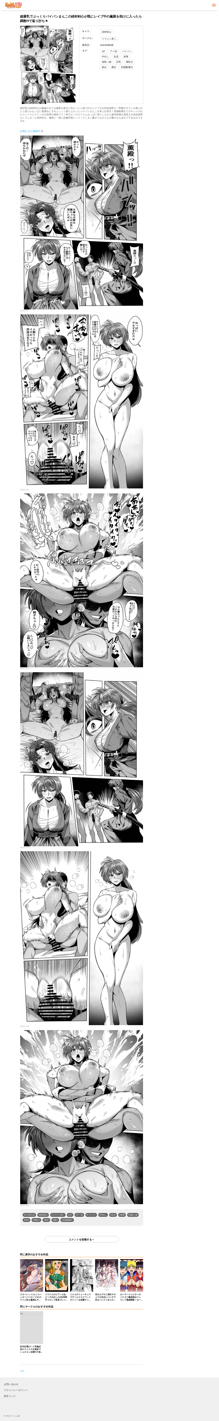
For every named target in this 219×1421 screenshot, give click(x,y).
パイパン (126, 51)
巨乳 (118, 61)
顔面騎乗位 (127, 67)
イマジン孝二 (109, 38)
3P (103, 51)
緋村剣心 (106, 31)
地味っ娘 (106, 61)
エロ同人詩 (30, 1215)
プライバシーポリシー (16, 1390)
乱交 (116, 56)
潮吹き (129, 61)
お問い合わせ (11, 1384)
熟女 (104, 67)
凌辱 (125, 56)
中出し (105, 56)
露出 (113, 67)
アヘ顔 (113, 51)
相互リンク (10, 1396)
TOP (22, 1371)
